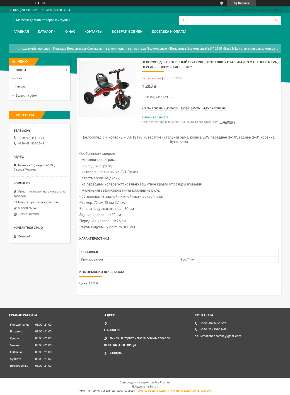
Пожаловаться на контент (152, 390)
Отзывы (20, 87)
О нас (70, 31)
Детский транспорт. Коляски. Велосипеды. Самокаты (62, 48)
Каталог (45, 31)
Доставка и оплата (169, 31)
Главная (21, 31)
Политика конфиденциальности (192, 390)
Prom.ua (165, 382)
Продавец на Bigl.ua (145, 386)
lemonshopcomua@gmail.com (38, 202)
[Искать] (276, 20)
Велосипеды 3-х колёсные (147, 48)
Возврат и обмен (127, 31)
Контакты (94, 31)
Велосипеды (115, 48)
